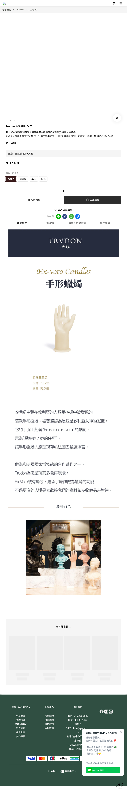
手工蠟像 (32, 9)
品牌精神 (20, 719)
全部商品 (6, 9)
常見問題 (49, 715)
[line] (58, 216)
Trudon (19, 9)
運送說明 (49, 724)
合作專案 (20, 736)
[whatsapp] (71, 216)
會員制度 (20, 732)
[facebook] (64, 216)
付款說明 (49, 719)
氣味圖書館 (20, 724)
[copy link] (77, 216)
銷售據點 (20, 728)
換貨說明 (49, 728)
